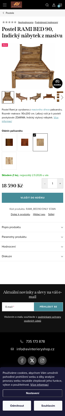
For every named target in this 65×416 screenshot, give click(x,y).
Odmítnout (17, 406)
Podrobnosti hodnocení (46, 22)
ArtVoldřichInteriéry (22, 360)
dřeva (46, 109)
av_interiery (42, 360)
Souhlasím (48, 406)
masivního (37, 109)
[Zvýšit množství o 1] (60, 183)
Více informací (39, 385)
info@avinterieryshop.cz (35, 349)
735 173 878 (35, 341)
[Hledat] (47, 4)
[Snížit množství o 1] (45, 183)
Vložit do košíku (33, 197)
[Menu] (4, 4)
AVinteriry (32, 360)
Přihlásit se (48, 306)
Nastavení (32, 393)
